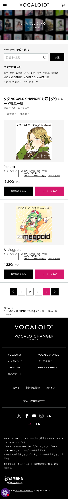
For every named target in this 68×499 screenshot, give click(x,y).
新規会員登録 (33, 387)
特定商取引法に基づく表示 (46, 464)
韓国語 (54, 72)
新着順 (10, 113)
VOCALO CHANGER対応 (36, 77)
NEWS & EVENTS (47, 367)
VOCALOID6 (15, 354)
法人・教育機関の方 (34, 400)
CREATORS (14, 367)
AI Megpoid (13, 249)
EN (38, 424)
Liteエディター (30, 81)
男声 (6, 72)
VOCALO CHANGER (49, 354)
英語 (39, 72)
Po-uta (9, 166)
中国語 (46, 72)
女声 (12, 72)
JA (30, 424)
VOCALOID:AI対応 (13, 77)
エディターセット (12, 81)
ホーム (7, 307)
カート (16, 387)
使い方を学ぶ (45, 361)
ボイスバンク (15, 361)
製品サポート (15, 373)
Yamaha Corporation (24, 490)
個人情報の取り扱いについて (17, 464)
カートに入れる (49, 191)
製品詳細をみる (18, 191)
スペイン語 (29, 72)
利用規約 (8, 468)
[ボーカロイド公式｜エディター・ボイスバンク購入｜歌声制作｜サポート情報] (34, 329)
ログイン (50, 387)
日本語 (19, 72)
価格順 (23, 113)
